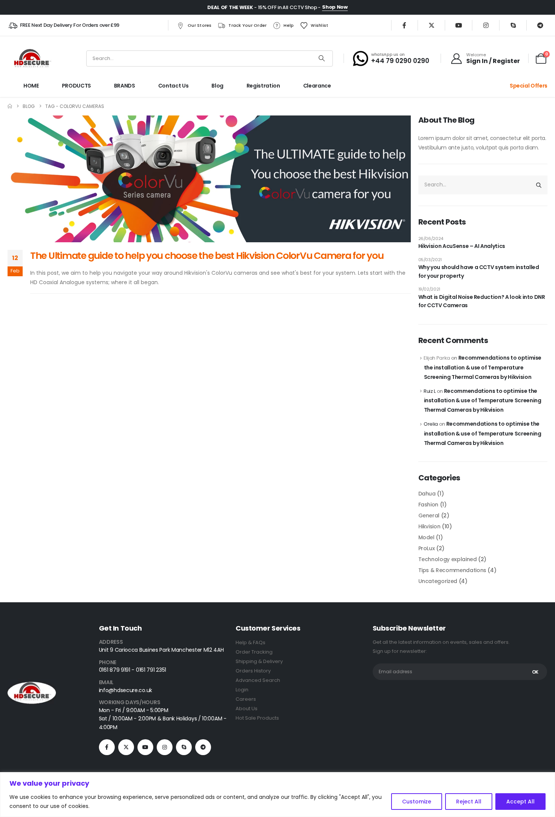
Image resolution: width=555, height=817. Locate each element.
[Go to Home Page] (10, 106)
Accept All (520, 801)
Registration (263, 85)
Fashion (428, 504)
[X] (431, 25)
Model (426, 537)
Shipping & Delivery (259, 661)
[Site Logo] (32, 58)
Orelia (431, 424)
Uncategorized (437, 581)
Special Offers (528, 85)
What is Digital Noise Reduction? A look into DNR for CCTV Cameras (481, 301)
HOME (31, 85)
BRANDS (124, 85)
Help (289, 25)
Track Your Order (247, 25)
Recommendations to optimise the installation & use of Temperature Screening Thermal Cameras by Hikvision (483, 367)
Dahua (427, 493)
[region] (277, 794)
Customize (416, 801)
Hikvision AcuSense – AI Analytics (461, 246)
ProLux (426, 548)
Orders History (253, 670)
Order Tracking (254, 651)
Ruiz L (430, 391)
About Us (246, 708)
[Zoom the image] (32, 683)
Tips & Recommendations (452, 570)
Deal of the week (230, 7)
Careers (246, 699)
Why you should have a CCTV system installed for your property (478, 271)
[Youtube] (458, 25)
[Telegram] (540, 25)
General (429, 515)
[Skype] (513, 25)
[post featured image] (209, 178)
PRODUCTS (76, 85)
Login (242, 689)
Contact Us (173, 85)
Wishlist (319, 25)
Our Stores (200, 25)
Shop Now (334, 7)
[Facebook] (404, 25)
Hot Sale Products (257, 718)
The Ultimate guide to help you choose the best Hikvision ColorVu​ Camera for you (206, 255)
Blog (217, 85)
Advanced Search (258, 680)
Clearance (317, 85)
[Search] (321, 58)
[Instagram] (485, 25)
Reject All (468, 801)
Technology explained (447, 559)
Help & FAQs (250, 642)
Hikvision (429, 526)
